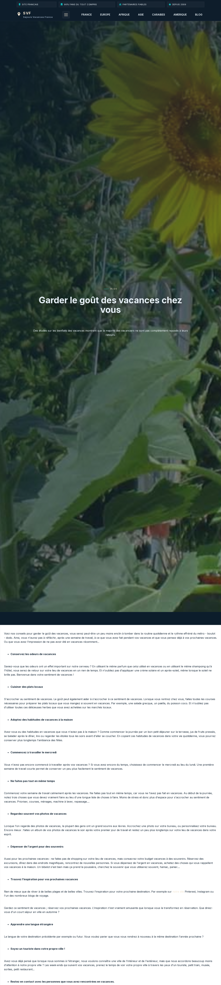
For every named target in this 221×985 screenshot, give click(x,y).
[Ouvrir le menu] (66, 14)
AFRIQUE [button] (124, 14)
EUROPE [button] (105, 14)
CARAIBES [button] (158, 14)
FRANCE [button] (86, 14)
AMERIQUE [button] (180, 14)
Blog (113, 289)
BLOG (198, 14)
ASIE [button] (141, 14)
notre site (178, 891)
